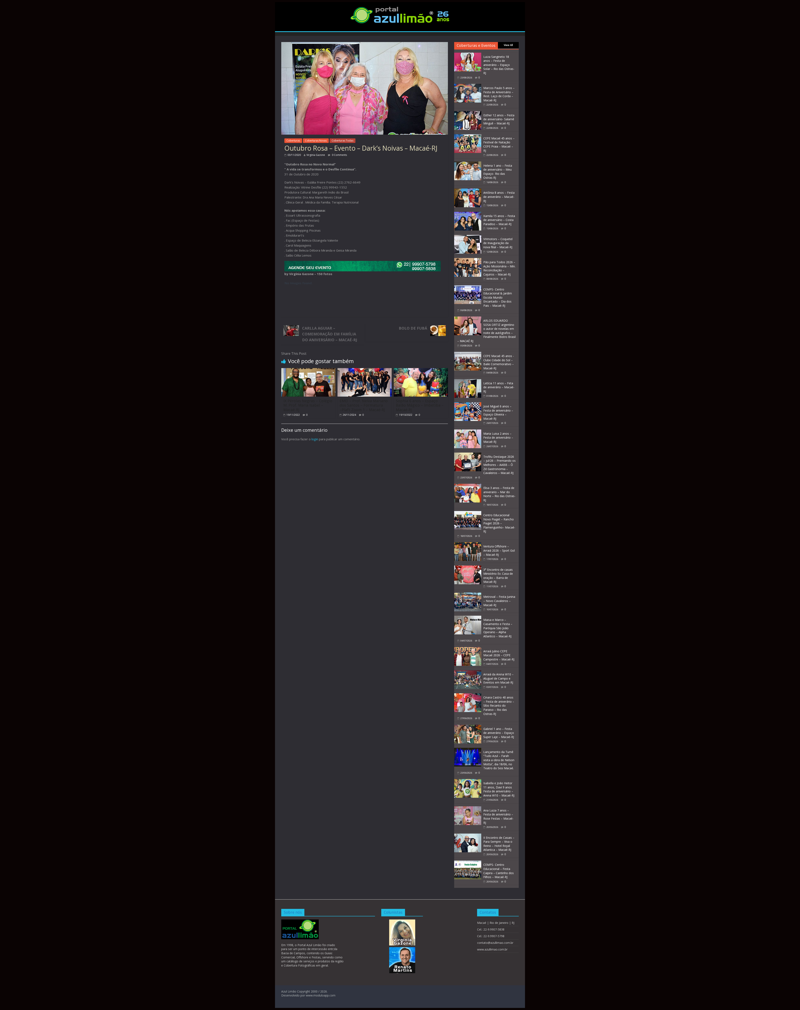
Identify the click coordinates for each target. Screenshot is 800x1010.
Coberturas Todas (342, 140)
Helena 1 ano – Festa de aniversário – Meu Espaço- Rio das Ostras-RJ (497, 172)
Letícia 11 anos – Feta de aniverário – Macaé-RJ (498, 387)
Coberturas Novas (316, 140)
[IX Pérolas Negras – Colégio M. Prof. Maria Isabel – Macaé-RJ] (308, 370)
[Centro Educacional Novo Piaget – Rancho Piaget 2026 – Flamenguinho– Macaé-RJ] (467, 513)
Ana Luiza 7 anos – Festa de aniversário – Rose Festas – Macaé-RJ (498, 816)
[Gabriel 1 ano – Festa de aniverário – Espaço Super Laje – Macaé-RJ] (467, 727)
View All (508, 45)
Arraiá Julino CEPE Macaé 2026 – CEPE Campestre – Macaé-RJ (498, 655)
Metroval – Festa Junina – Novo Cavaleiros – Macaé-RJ (499, 601)
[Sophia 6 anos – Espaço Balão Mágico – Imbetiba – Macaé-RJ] (421, 370)
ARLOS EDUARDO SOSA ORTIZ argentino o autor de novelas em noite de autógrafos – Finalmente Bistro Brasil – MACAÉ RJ (486, 331)
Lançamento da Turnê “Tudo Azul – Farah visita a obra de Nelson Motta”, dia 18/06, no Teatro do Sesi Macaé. (498, 760)
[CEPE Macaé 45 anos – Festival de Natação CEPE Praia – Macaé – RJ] (467, 136)
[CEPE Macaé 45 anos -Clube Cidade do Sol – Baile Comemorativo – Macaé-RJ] (467, 354)
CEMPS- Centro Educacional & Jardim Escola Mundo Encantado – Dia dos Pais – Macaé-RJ (497, 297)
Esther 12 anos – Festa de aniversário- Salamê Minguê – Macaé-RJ (498, 119)
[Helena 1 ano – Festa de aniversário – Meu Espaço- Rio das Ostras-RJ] (467, 164)
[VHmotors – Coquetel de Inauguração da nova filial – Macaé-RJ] (467, 237)
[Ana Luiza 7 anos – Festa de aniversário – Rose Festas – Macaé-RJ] (467, 808)
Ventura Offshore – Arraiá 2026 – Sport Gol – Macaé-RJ (499, 550)
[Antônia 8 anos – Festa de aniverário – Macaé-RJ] (467, 191)
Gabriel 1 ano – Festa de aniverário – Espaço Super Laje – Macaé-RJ (498, 733)
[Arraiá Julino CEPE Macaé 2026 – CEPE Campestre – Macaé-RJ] (467, 649)
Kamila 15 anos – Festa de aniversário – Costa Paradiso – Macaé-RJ (499, 220)
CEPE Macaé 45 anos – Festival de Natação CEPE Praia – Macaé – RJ (499, 144)
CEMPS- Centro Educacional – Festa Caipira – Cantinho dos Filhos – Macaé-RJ (498, 871)
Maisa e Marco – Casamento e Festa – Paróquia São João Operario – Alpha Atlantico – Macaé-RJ (497, 628)
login (314, 439)
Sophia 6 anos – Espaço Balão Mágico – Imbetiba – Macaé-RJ (420, 405)
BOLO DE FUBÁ (413, 328)
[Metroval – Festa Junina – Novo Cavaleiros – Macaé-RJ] (467, 595)
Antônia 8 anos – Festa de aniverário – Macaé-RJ (499, 197)
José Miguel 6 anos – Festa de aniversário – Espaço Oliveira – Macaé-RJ (498, 412)
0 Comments (339, 155)
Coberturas (293, 140)
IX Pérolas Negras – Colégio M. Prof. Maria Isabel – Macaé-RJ (307, 405)
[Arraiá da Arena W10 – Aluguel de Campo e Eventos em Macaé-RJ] (467, 672)
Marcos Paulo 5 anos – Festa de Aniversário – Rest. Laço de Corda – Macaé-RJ (499, 94)
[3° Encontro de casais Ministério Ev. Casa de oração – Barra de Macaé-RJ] (467, 568)
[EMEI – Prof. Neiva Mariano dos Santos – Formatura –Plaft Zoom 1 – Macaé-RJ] (365, 370)
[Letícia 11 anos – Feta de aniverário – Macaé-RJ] (467, 381)
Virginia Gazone (315, 155)
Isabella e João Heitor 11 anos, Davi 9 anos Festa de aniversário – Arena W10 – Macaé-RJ (498, 789)
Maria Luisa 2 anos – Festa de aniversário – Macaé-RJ (498, 438)
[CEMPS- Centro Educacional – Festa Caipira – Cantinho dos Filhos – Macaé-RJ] (467, 863)
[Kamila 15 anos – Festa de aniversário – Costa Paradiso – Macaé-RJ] (467, 214)
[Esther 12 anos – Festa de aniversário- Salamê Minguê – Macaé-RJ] (467, 113)
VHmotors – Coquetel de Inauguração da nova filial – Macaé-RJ (497, 243)
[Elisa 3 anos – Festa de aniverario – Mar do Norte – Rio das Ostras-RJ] (467, 486)
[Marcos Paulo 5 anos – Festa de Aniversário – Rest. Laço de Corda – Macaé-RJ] (467, 86)
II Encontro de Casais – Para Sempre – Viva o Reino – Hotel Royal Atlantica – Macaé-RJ (498, 844)
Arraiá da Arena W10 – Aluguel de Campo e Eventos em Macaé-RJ (498, 678)
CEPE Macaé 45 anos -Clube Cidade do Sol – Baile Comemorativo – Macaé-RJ (498, 362)
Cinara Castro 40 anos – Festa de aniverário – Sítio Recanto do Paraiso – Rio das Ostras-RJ (498, 705)
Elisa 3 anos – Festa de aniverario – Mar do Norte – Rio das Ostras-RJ (499, 494)
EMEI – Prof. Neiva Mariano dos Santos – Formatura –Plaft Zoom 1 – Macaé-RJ (364, 405)
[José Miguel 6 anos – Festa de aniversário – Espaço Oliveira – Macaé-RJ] (467, 404)
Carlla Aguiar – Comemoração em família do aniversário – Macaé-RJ (329, 334)
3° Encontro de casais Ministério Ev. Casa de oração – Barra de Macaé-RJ (498, 576)
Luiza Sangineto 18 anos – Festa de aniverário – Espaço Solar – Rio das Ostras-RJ (498, 65)
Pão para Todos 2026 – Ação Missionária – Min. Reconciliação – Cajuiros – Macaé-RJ (499, 268)
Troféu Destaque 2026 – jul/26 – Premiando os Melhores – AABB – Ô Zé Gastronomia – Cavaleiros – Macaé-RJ (499, 465)
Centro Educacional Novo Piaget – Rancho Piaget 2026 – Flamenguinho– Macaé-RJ (499, 523)
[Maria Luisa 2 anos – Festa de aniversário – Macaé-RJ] (467, 432)
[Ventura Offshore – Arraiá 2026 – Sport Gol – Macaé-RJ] (467, 544)
